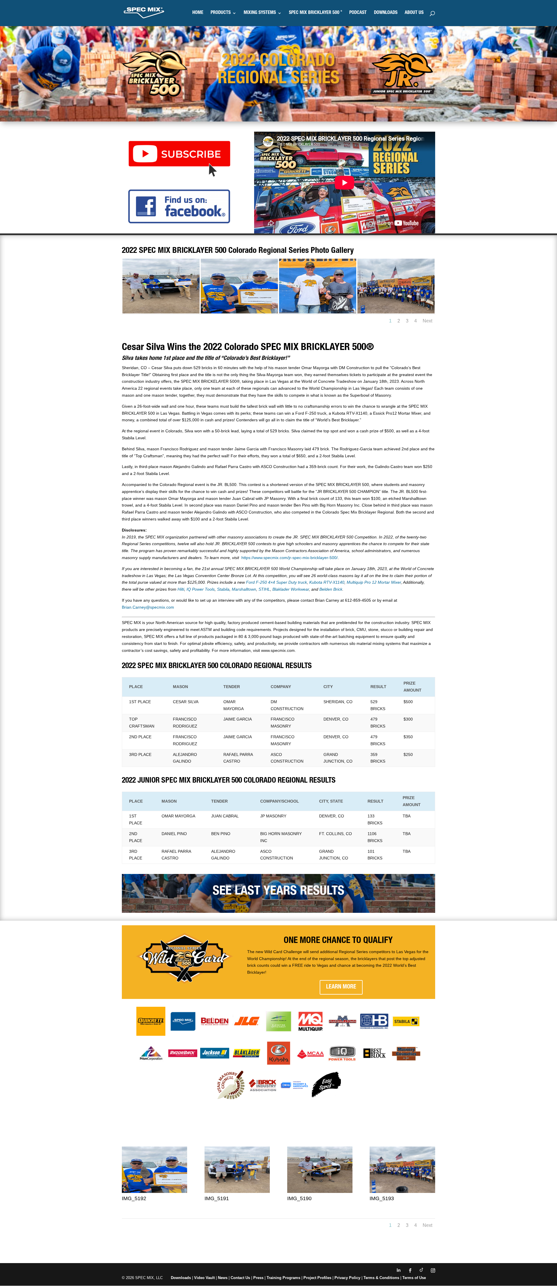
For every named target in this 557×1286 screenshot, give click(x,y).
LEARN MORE (341, 987)
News (222, 1278)
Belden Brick (330, 589)
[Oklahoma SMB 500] (317, 312)
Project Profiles (317, 1278)
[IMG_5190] (319, 1191)
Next (427, 320)
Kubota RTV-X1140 (326, 582)
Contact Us (240, 1278)
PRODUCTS (221, 13)
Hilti (181, 589)
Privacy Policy (347, 1278)
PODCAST (358, 13)
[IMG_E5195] (396, 312)
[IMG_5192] (239, 312)
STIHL (264, 589)
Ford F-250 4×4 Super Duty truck (276, 582)
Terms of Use (414, 1278)
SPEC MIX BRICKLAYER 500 (315, 13)
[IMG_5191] (237, 1191)
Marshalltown (244, 589)
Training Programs (284, 1278)
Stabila (223, 589)
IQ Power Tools (201, 589)
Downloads (181, 1278)
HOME (197, 13)
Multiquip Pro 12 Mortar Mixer (374, 582)
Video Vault (204, 1278)
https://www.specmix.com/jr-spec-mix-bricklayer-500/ (289, 557)
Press (258, 1278)
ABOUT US (414, 13)
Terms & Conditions (381, 1278)
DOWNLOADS (385, 13)
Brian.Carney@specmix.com (148, 607)
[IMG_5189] (161, 312)
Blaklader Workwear (290, 589)
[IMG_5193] (402, 1191)
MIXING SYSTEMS (260, 13)
